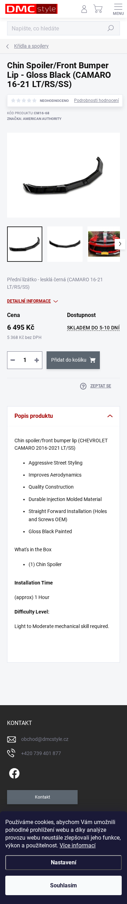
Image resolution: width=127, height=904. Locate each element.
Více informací (78, 845)
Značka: (34, 119)
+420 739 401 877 (41, 753)
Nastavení (63, 862)
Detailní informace (29, 301)
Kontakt (42, 797)
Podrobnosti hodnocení (96, 100)
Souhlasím (63, 885)
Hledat (110, 28)
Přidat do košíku (68, 360)
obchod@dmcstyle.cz (44, 739)
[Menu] (118, 9)
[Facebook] (13, 772)
